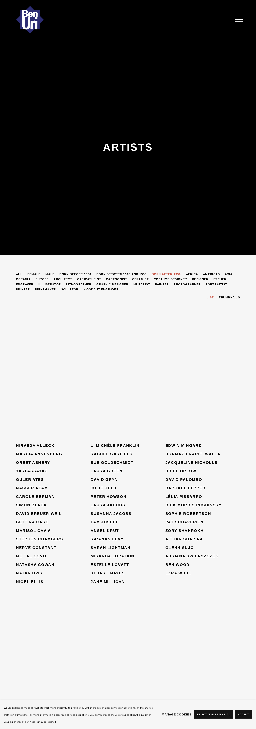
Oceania (23, 279)
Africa (192, 274)
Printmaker (45, 289)
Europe (42, 279)
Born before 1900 (75, 274)
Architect (63, 279)
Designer (200, 279)
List (210, 297)
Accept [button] (243, 714)
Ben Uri (30, 20)
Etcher (219, 279)
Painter (162, 284)
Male (49, 274)
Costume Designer (170, 279)
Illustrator (49, 284)
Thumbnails (229, 297)
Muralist (141, 284)
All (19, 274)
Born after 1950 (166, 274)
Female (34, 274)
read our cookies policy (74, 714)
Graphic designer (112, 284)
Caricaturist (89, 279)
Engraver (24, 284)
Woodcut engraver (101, 289)
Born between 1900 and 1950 (121, 274)
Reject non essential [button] (213, 714)
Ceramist (140, 279)
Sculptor (70, 289)
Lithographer (78, 284)
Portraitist (216, 284)
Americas (211, 274)
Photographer (187, 284)
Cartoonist (116, 279)
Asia (228, 274)
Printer (23, 289)
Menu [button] (237, 20)
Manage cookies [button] (176, 714)
